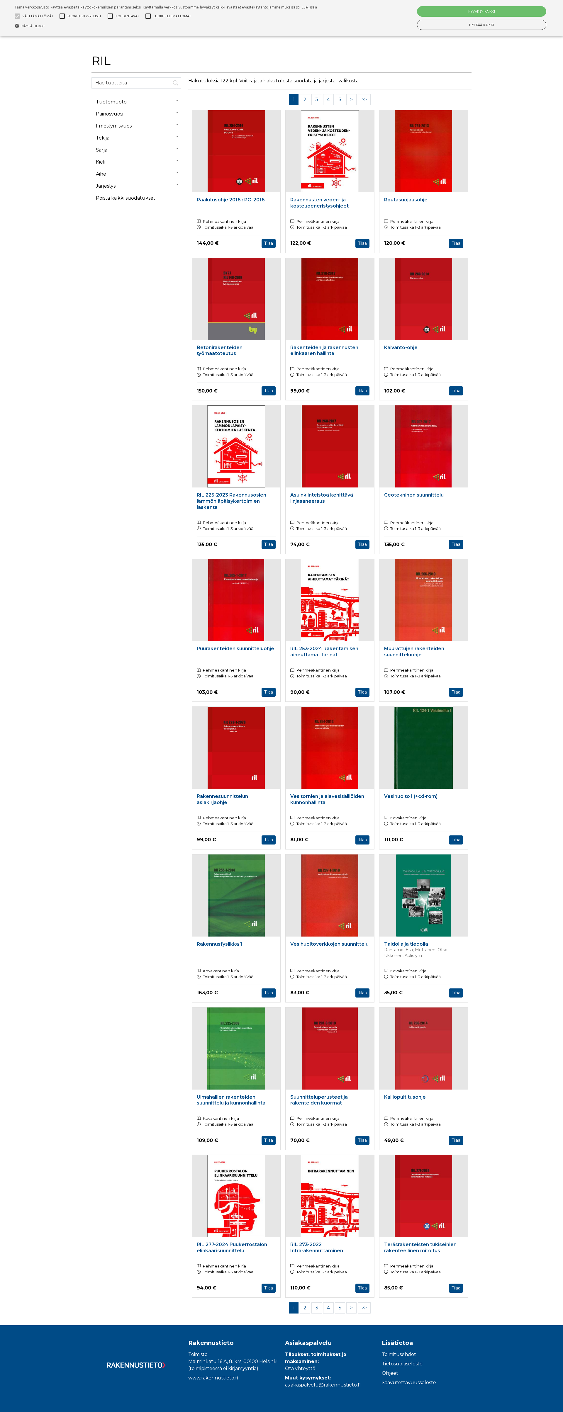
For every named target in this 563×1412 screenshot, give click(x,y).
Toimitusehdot (399, 1354)
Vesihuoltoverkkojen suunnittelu (329, 944)
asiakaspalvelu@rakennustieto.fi (323, 1385)
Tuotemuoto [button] (111, 102)
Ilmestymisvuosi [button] (114, 126)
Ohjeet (390, 1373)
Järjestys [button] (106, 186)
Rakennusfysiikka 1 (219, 944)
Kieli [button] (100, 162)
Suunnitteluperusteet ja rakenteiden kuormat (319, 1100)
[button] (166, 26)
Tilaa (268, 243)
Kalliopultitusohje (405, 1097)
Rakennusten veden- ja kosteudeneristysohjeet (319, 203)
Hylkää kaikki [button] (481, 25)
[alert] (281, 18)
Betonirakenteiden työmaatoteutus (220, 350)
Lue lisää (309, 7)
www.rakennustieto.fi (213, 1378)
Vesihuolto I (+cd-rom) (410, 796)
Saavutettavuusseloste (409, 1382)
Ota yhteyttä (300, 1368)
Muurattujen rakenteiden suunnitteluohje (414, 651)
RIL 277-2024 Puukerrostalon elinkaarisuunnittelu (232, 1247)
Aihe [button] (101, 174)
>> (364, 99)
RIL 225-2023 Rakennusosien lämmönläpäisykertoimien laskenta (231, 501)
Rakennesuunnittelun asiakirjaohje (222, 799)
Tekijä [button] (102, 138)
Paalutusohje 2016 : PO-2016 (231, 200)
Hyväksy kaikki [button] (481, 11)
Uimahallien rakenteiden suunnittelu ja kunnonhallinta (231, 1100)
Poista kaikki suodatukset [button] (125, 198)
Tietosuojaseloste (402, 1364)
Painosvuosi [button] (109, 114)
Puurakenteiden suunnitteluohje (235, 648)
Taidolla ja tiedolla (406, 944)
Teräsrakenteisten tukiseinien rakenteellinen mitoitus (420, 1247)
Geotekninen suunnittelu (414, 495)
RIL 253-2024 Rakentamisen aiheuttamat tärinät (324, 651)
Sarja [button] (101, 150)
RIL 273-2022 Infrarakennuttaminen (316, 1247)
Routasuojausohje (406, 200)
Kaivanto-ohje (401, 347)
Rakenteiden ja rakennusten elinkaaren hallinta (324, 350)
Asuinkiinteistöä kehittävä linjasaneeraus (321, 498)
